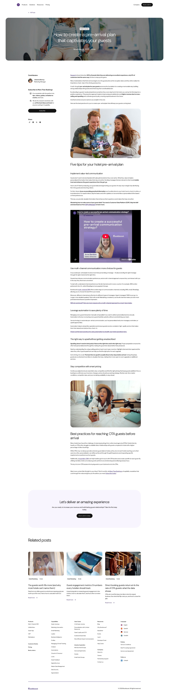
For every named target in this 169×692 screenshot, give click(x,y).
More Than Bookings (115, 471)
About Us (99, 652)
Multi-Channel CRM (33, 624)
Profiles (53, 640)
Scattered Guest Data (80, 635)
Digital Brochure (55, 663)
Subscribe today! (111, 473)
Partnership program (102, 658)
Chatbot (53, 647)
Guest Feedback (55, 660)
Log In (99, 637)
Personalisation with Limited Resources (81, 628)
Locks (52, 656)
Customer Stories (33, 644)
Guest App (31, 630)
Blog (98, 624)
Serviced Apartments (80, 651)
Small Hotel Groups (79, 657)
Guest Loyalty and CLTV (80, 632)
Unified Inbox (31, 627)
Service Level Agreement (127, 651)
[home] (18, 5)
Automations (54, 650)
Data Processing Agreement (128, 648)
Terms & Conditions (126, 644)
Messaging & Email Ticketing (58, 643)
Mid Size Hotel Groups (80, 647)
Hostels (76, 654)
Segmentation (55, 673)
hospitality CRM (84, 459)
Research (73, 75)
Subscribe (42, 111)
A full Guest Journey (79, 624)
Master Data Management (58, 666)
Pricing (48, 5)
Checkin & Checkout (56, 653)
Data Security (54, 669)
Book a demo (31, 650)
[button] (25, 5)
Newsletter (100, 630)
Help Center (100, 643)
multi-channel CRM (84, 290)
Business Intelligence (56, 637)
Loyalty (53, 634)
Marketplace (31, 637)
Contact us (100, 662)
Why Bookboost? (102, 627)
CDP (29, 634)
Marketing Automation (57, 627)
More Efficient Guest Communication (84, 639)
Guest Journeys (55, 624)
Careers (99, 655)
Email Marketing (55, 630)
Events (99, 634)
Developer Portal (101, 640)
